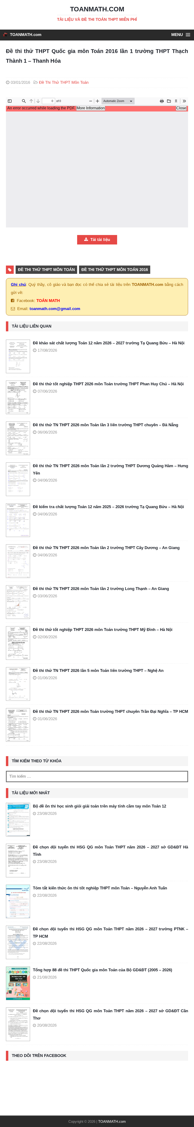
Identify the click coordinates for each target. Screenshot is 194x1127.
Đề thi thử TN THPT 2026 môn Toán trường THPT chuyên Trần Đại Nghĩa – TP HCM (110, 711)
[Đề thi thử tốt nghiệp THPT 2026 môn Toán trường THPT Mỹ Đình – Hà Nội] (19, 643)
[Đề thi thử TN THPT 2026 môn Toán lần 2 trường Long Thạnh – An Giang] (19, 602)
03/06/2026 (47, 596)
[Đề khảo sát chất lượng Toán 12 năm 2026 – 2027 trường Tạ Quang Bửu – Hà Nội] (19, 356)
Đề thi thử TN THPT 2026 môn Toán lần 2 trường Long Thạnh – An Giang (101, 588)
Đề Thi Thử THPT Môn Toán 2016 (114, 269)
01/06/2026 (47, 678)
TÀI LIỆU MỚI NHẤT (31, 793)
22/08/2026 (47, 895)
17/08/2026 (47, 350)
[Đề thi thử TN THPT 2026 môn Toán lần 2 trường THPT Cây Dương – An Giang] (19, 561)
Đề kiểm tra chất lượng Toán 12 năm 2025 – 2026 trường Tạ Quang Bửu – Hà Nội (108, 507)
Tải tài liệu (99, 239)
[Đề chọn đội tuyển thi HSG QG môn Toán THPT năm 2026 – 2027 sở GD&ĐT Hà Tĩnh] (18, 860)
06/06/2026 (47, 432)
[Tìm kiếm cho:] (97, 776)
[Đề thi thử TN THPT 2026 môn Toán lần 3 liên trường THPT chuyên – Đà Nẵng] (19, 438)
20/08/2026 (47, 1025)
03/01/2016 (20, 82)
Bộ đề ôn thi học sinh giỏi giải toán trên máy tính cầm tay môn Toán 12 (99, 806)
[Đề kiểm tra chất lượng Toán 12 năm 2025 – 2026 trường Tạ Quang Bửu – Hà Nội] (19, 520)
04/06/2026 (47, 480)
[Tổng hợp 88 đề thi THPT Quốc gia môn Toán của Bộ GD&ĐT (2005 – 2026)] (18, 983)
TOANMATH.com (25, 34)
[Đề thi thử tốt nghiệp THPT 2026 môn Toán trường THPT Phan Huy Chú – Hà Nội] (19, 397)
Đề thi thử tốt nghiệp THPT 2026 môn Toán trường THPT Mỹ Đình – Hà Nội (102, 629)
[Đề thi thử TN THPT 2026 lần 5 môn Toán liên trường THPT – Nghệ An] (19, 684)
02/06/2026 (47, 637)
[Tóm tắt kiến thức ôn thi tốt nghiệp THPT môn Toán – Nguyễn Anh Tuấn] (18, 901)
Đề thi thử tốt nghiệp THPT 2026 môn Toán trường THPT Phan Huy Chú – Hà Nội (108, 384)
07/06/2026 (47, 391)
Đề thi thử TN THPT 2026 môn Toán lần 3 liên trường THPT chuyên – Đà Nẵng (105, 425)
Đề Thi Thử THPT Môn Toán (63, 82)
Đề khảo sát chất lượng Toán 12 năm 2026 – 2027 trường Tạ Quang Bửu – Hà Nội (109, 343)
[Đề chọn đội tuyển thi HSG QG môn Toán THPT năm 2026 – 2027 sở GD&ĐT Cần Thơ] (18, 1024)
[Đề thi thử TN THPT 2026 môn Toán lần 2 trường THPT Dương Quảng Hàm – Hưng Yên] (19, 479)
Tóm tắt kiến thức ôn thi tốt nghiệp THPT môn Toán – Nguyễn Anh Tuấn (100, 888)
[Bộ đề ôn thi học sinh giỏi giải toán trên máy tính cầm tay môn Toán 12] (18, 819)
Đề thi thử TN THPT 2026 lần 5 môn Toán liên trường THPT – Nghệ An (98, 670)
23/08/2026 (47, 813)
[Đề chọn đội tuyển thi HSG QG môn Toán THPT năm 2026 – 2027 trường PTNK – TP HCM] (18, 942)
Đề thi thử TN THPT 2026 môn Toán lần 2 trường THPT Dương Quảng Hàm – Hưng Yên (110, 469)
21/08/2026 (47, 977)
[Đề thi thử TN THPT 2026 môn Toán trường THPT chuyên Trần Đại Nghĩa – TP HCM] (19, 725)
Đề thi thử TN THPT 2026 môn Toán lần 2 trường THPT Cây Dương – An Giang (106, 548)
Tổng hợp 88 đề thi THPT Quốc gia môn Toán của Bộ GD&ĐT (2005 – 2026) (102, 970)
